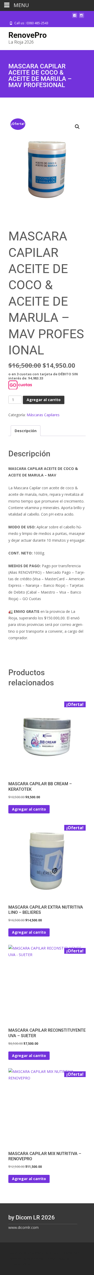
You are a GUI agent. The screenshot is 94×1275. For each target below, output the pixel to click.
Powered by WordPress (26, 1258)
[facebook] (74, 17)
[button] (77, 126)
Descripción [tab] (26, 430)
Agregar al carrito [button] (29, 809)
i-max (61, 1258)
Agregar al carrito (44, 399)
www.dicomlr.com (23, 1227)
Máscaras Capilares (43, 414)
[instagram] (81, 17)
